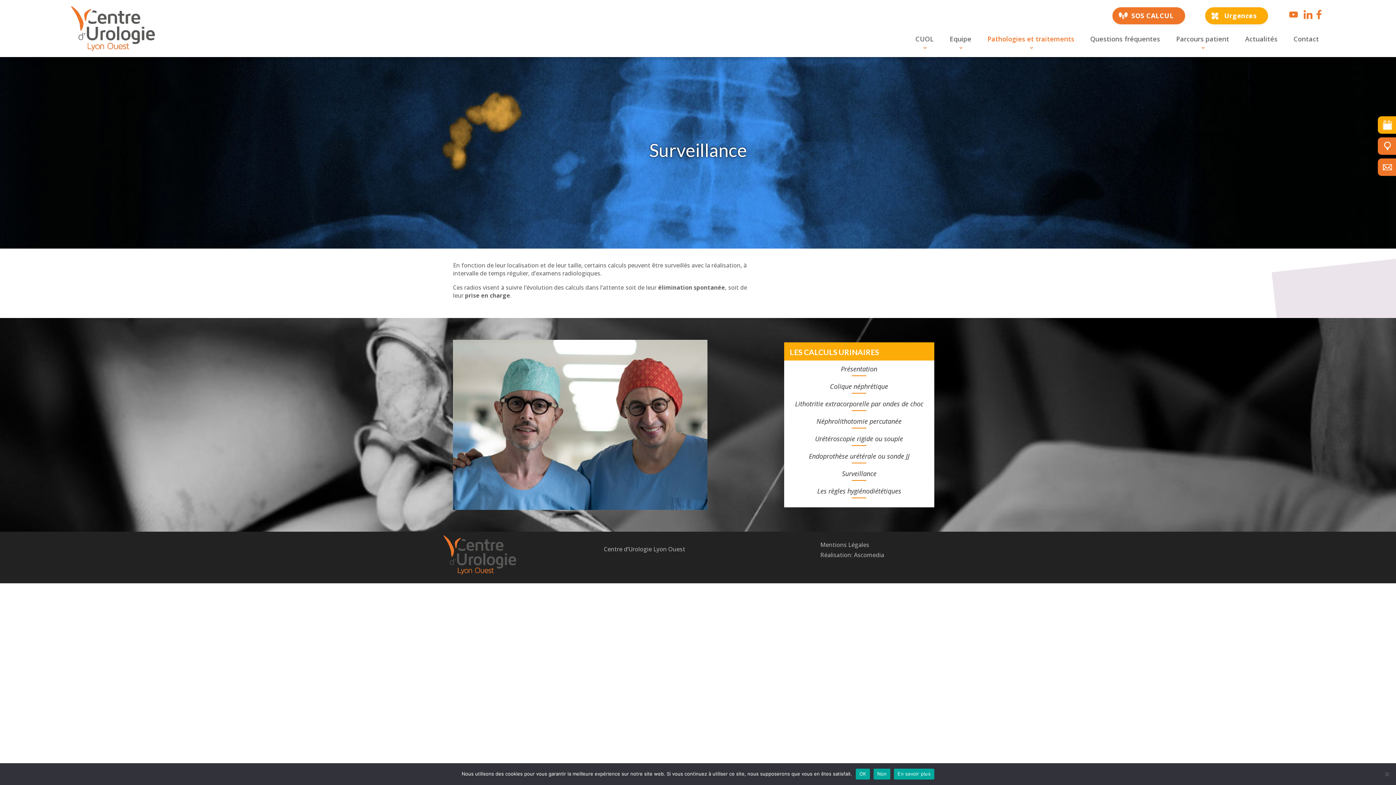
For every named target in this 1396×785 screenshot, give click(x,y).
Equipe (960, 39)
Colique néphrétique (859, 386)
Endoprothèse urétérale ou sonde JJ (859, 456)
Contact (1306, 39)
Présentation (859, 369)
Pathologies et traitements (1030, 39)
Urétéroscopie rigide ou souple (859, 438)
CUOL (924, 39)
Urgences (1240, 15)
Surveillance (859, 473)
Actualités (1261, 39)
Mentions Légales (844, 545)
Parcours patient (1202, 39)
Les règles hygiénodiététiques (859, 491)
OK (862, 774)
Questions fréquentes (1125, 39)
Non (882, 774)
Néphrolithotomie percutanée (859, 421)
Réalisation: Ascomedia (852, 555)
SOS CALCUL (1152, 15)
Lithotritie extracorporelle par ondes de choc (859, 403)
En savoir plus (914, 774)
